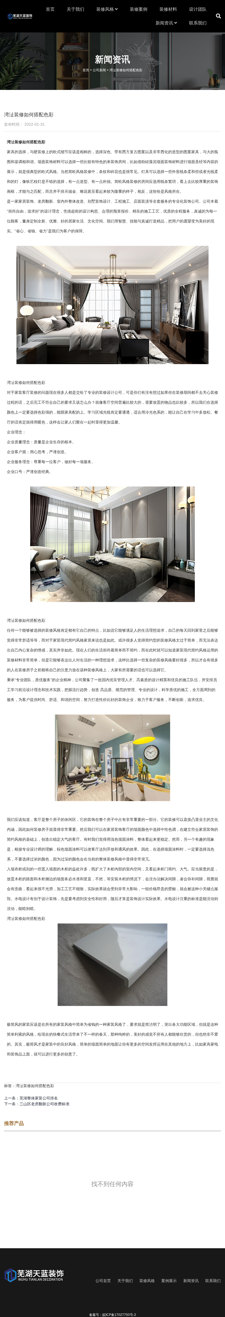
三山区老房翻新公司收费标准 (44, 1104)
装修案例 (138, 9)
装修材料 (168, 9)
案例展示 (169, 1280)
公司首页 (103, 1280)
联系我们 (198, 23)
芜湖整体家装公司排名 (38, 1098)
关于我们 (75, 9)
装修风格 (105, 9)
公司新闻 (99, 70)
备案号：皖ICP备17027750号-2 (112, 1315)
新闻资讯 (165, 23)
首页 (50, 9)
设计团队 (198, 9)
